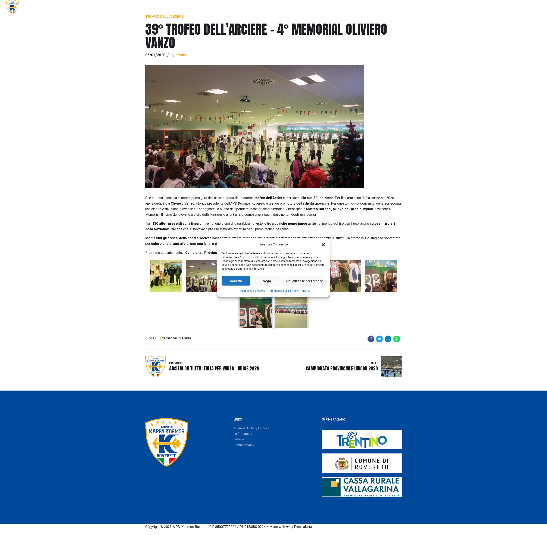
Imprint (306, 290)
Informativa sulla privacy (283, 290)
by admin (178, 55)
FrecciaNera (303, 527)
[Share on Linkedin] (388, 339)
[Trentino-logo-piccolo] (362, 439)
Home (341, 7)
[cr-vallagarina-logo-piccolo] (362, 487)
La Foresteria (243, 434)
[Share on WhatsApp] (396, 339)
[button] (323, 244)
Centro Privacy (244, 445)
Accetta (236, 281)
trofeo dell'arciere (176, 338)
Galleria (503, 7)
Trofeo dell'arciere (164, 16)
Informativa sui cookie (252, 290)
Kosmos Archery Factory (251, 428)
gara (152, 338)
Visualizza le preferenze (304, 281)
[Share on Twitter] (379, 339)
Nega (267, 281)
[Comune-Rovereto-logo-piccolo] (362, 463)
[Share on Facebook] (371, 339)
